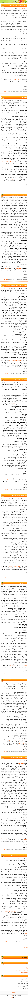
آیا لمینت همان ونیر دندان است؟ (21, 379)
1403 (27, 959)
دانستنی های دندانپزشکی (8, 478)
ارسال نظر (5, 91)
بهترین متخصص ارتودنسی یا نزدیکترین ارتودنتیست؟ (18, 855)
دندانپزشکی (14, 1)
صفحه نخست (25, 950)
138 (14, 946)
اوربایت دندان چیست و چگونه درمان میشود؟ (19, 495)
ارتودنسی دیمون (24, 97)
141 (9, 946)
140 (11, 946)
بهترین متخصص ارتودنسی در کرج (8, 161)
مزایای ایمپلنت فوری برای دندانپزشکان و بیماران (19, 757)
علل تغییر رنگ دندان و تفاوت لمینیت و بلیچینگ (18, 195)
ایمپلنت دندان (18, 268)
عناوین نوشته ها (25, 953)
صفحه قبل (26, 946)
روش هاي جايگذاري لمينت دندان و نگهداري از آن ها (18, 5)
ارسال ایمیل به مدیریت (24, 952)
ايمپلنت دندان (17, 79)
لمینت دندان (25, 968)
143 (6, 946)
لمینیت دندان (8, 226)
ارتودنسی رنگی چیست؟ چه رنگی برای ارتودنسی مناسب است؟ (16, 285)
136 (17, 946)
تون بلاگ (11, 997)
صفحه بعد (26, 947)
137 (16, 946)
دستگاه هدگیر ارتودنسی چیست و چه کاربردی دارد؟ (18, 680)
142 (7, 946)
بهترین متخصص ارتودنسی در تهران (22, 970)
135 (19, 946)
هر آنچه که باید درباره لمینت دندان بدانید (19, 583)
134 (21, 946)
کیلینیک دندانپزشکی (24, 972)
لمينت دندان (24, 8)
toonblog (14, 992)
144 (4, 946)
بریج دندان (11, 179)
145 (2, 946)
